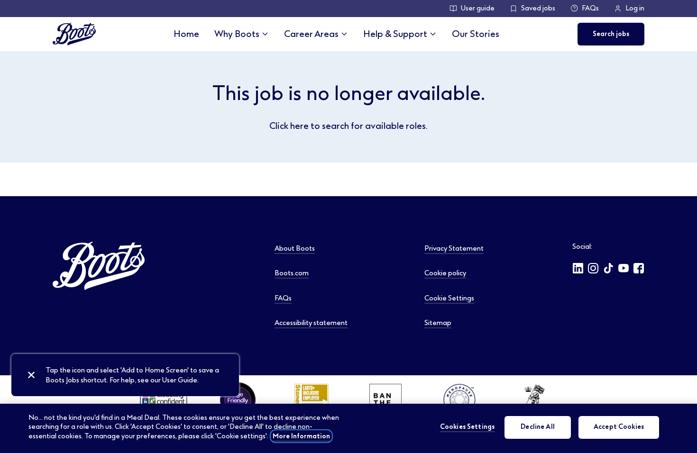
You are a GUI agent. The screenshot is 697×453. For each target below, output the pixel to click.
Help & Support (395, 33)
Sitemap (437, 322)
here (299, 125)
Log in (634, 8)
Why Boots (236, 33)
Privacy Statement (454, 248)
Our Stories (475, 33)
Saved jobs (538, 8)
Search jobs (611, 34)
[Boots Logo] (74, 34)
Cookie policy (445, 273)
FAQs (590, 8)
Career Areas (311, 33)
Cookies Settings (467, 427)
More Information (301, 436)
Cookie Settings (449, 298)
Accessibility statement (311, 322)
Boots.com (292, 273)
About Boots (295, 248)
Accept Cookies (619, 427)
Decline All (538, 427)
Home (186, 33)
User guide (478, 8)
